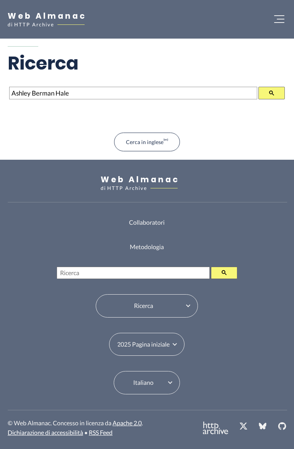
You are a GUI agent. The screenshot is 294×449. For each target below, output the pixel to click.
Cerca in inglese (144, 142)
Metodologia (147, 246)
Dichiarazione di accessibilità (45, 432)
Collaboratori (147, 222)
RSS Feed (101, 432)
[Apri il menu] (279, 19)
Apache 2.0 (127, 422)
